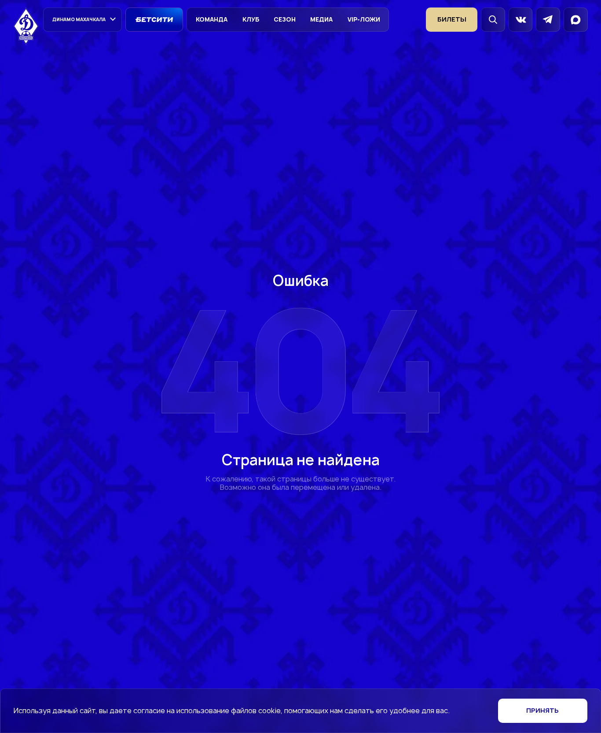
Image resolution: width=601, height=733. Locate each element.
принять (542, 710)
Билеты (451, 19)
